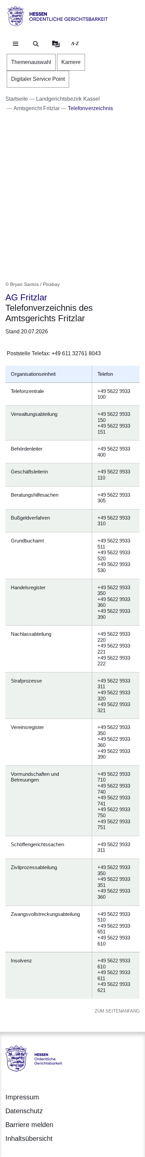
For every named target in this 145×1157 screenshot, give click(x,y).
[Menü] (15, 43)
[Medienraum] (56, 43)
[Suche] (35, 43)
